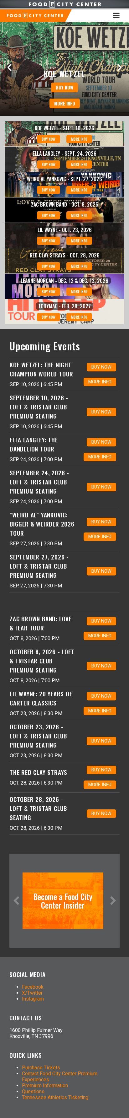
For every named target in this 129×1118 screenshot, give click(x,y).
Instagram (33, 999)
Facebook (33, 987)
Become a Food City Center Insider (62, 901)
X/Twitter (32, 993)
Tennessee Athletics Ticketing (55, 1097)
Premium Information (45, 1085)
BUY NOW (64, 87)
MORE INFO (64, 103)
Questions (33, 1091)
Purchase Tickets (41, 1068)
